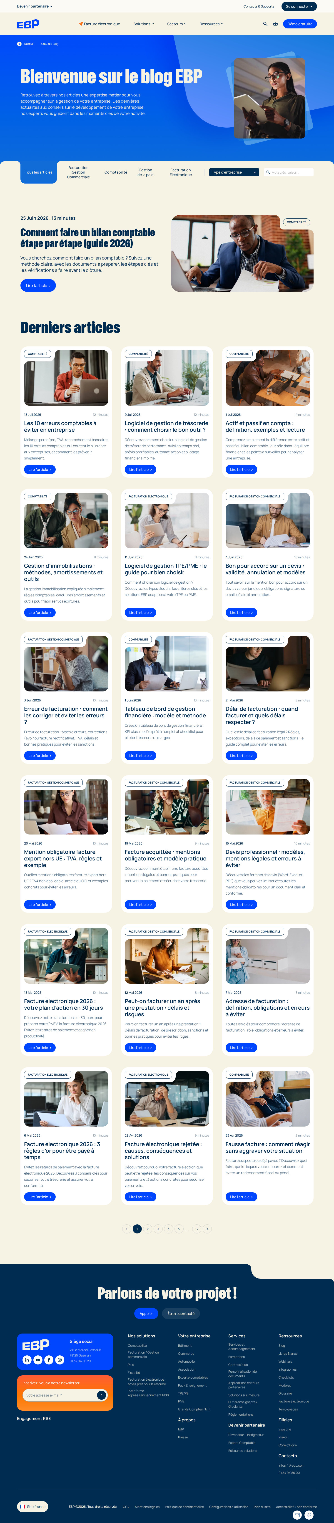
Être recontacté (180, 1313)
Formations (236, 1356)
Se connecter (297, 6)
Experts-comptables (193, 1377)
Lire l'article (36, 285)
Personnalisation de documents (242, 1373)
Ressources (209, 23)
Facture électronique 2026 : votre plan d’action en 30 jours (63, 1004)
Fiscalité (134, 1372)
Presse (183, 1437)
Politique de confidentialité (184, 1507)
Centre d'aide (238, 1364)
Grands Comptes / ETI (193, 1409)
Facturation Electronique (181, 172)
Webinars (285, 1361)
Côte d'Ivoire (288, 1445)
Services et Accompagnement (241, 1346)
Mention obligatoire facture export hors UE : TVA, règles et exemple (63, 858)
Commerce (186, 1353)
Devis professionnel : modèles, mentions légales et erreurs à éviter (265, 858)
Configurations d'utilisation (228, 1507)
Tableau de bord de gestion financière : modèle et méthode (165, 712)
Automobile (186, 1361)
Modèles (285, 1385)
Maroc (283, 1437)
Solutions (142, 23)
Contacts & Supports (259, 6)
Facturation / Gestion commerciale (143, 1354)
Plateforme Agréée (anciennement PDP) (148, 1393)
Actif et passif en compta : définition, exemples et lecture (265, 426)
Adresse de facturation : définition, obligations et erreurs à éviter (268, 1007)
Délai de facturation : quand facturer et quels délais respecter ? (262, 715)
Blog (282, 1345)
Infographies (288, 1369)
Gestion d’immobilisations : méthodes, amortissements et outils (63, 572)
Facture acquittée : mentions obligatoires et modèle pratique (165, 855)
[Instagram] (59, 1359)
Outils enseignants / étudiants (242, 1404)
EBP (181, 1429)
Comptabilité (116, 172)
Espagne (285, 1429)
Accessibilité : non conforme (296, 1507)
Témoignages (288, 1409)
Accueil (45, 44)
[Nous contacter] (309, 1515)
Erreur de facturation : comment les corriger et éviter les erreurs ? (66, 715)
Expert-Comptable (241, 1442)
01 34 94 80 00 (289, 1472)
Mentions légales (147, 1507)
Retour (25, 44)
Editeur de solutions (242, 1450)
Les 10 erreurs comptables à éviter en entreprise (60, 426)
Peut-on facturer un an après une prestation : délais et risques (162, 1007)
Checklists (286, 1377)
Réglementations (240, 1414)
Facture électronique (102, 23)
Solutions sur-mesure (243, 1395)
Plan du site (262, 1507)
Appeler (146, 1313)
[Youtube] (37, 1359)
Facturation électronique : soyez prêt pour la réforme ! (147, 1381)
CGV (126, 1507)
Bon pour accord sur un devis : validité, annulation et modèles (266, 569)
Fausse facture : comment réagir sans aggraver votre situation (268, 1147)
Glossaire (285, 1393)
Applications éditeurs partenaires (243, 1385)
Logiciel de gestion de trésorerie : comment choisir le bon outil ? (166, 426)
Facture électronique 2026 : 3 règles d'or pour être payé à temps (62, 1150)
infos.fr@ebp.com (291, 1465)
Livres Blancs (288, 1353)
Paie (131, 1364)
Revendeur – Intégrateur (246, 1434)
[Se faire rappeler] (297, 1515)
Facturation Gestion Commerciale (78, 172)
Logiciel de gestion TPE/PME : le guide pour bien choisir (166, 569)
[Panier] (275, 24)
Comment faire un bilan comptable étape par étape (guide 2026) (87, 238)
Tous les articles (38, 172)
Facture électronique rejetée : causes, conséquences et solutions (163, 1150)
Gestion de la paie (145, 172)
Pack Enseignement (192, 1385)
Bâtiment (185, 1345)
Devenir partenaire (33, 6)
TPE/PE (183, 1393)
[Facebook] (48, 1359)
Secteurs (175, 23)
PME (181, 1401)
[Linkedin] (27, 1359)
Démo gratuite (300, 23)
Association (186, 1369)
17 (196, 1229)
